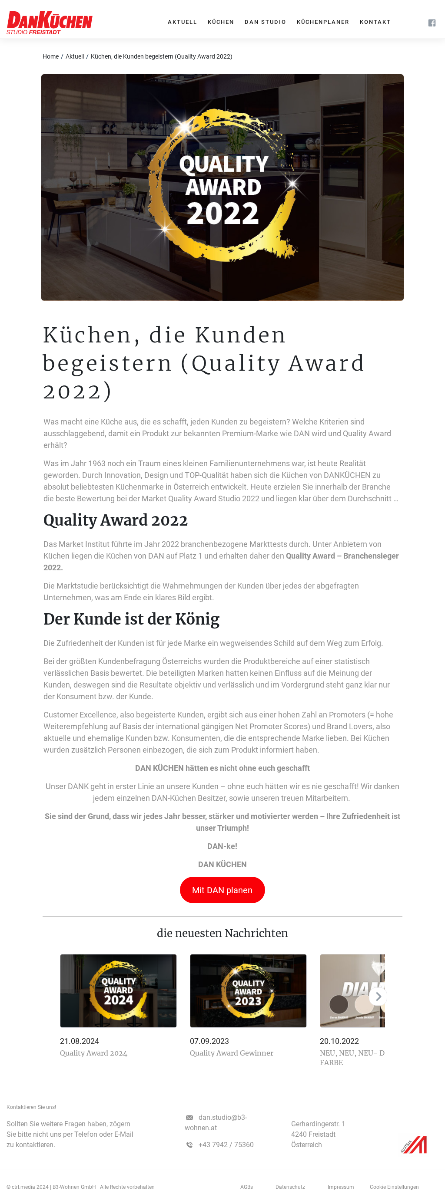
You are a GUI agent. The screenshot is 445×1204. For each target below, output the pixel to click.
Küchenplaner (323, 22)
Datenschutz (290, 1187)
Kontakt (375, 22)
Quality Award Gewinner (231, 1053)
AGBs (246, 1187)
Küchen (221, 22)
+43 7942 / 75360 (226, 1145)
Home (51, 56)
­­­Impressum (341, 1187)
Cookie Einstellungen (394, 1187)
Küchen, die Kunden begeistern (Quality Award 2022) (161, 56)
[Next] (378, 996)
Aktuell (182, 22)
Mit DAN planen (222, 890)
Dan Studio (265, 22)
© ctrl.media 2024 (28, 1187)
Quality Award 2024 (93, 1053)
